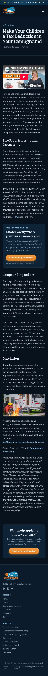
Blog (4, 617)
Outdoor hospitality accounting (15, 631)
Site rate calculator (10, 641)
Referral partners (10, 649)
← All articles (8, 25)
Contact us (7, 638)
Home (5, 599)
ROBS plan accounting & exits (15, 634)
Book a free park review (21, 257)
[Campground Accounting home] (9, 11)
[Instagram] (8, 588)
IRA (15, 216)
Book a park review (11, 627)
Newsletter (7, 652)
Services (6, 602)
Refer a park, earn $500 (12, 645)
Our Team (7, 609)
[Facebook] (4, 588)
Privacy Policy (5, 668)
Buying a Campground (12, 606)
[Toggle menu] (42, 10)
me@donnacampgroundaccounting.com (23, 441)
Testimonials (8, 613)
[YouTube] (12, 588)
